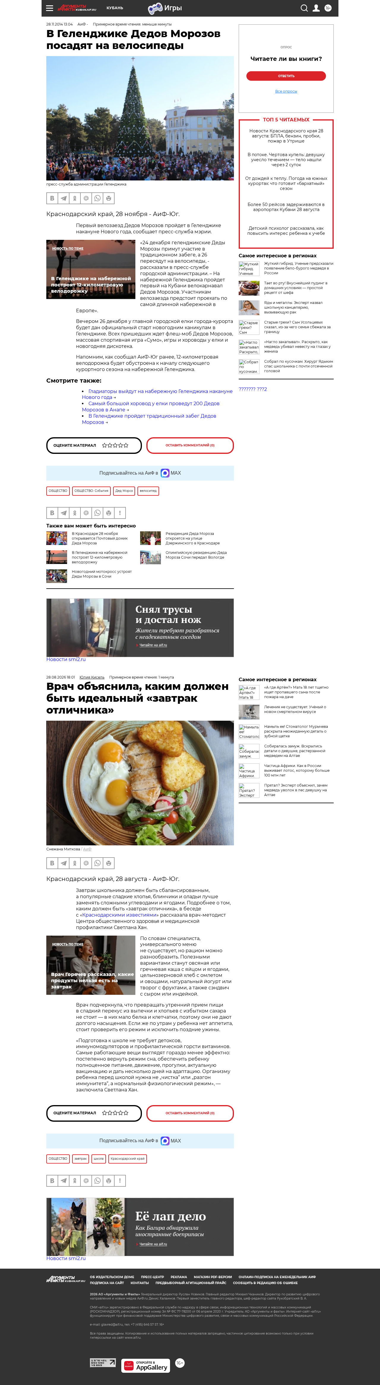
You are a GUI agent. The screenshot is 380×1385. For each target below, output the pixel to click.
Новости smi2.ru (66, 659)
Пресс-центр (152, 1277)
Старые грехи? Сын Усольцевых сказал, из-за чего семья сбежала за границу (297, 327)
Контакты (140, 1283)
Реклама (179, 1277)
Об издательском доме (112, 1277)
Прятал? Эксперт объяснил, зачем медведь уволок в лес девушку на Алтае (295, 790)
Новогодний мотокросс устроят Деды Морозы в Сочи (102, 574)
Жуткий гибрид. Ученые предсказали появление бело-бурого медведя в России (298, 268)
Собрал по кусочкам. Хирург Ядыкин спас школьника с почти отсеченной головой (298, 366)
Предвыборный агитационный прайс (191, 1283)
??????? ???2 (253, 389)
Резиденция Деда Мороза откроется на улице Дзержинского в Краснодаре (193, 538)
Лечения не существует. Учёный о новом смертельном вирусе (295, 709)
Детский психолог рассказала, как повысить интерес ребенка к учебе (286, 231)
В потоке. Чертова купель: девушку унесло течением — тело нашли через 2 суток (286, 159)
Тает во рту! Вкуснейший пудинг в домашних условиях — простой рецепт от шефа (295, 288)
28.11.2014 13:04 (59, 24)
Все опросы (286, 91)
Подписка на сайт (107, 1283)
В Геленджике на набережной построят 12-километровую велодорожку (99, 557)
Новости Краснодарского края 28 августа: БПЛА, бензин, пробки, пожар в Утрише (286, 136)
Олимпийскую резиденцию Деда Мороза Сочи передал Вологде (196, 555)
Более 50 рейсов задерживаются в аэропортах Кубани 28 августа (286, 207)
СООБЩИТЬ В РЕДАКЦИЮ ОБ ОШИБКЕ (265, 1283)
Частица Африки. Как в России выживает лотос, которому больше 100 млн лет (297, 770)
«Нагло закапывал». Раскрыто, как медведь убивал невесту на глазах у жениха (297, 347)
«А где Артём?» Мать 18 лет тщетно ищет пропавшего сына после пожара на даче (296, 692)
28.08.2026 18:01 (60, 677)
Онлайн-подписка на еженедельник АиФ (277, 1277)
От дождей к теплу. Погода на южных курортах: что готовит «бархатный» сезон (286, 183)
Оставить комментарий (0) (190, 445)
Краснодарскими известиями (119, 915)
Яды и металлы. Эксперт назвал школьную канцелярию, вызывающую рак (293, 307)
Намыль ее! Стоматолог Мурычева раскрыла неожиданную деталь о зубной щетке (296, 731)
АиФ (87, 849)
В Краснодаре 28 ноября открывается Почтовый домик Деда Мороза (100, 538)
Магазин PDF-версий (213, 1277)
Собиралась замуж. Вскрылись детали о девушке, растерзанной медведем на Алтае (294, 751)
